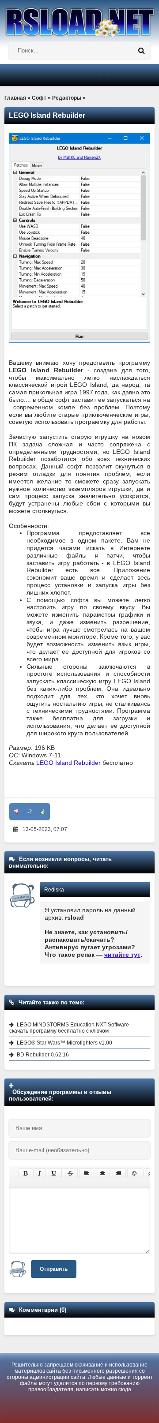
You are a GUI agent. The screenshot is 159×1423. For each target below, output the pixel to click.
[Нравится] (42, 811)
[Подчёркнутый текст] (54, 1173)
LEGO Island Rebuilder (69, 762)
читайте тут (122, 954)
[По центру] (102, 1173)
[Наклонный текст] (39, 1173)
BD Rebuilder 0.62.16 (43, 1055)
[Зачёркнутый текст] (70, 1173)
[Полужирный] (25, 1173)
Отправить (54, 1269)
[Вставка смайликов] (134, 1173)
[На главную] (79, 18)
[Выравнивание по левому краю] (86, 1173)
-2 (29, 811)
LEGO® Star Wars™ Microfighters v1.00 (64, 1043)
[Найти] (141, 51)
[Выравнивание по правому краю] (118, 1173)
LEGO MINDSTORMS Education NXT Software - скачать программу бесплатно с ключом (70, 1028)
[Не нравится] (16, 811)
